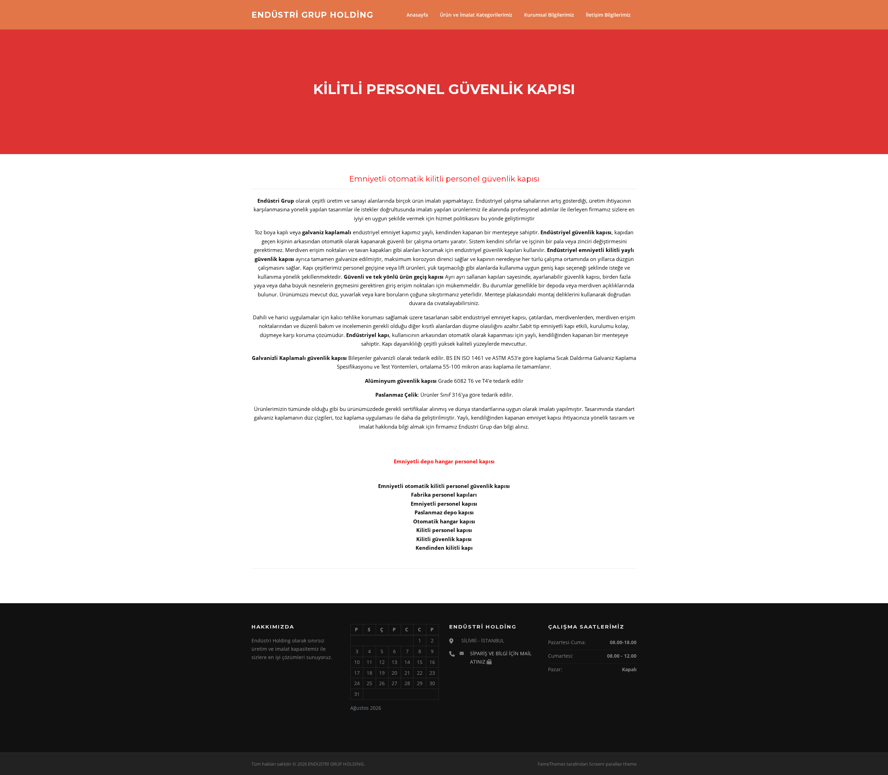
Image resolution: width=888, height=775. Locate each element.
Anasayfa (417, 14)
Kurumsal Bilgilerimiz (549, 14)
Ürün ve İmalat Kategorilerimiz (476, 14)
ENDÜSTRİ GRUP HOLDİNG (312, 14)
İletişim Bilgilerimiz (608, 14)
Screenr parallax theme (613, 764)
